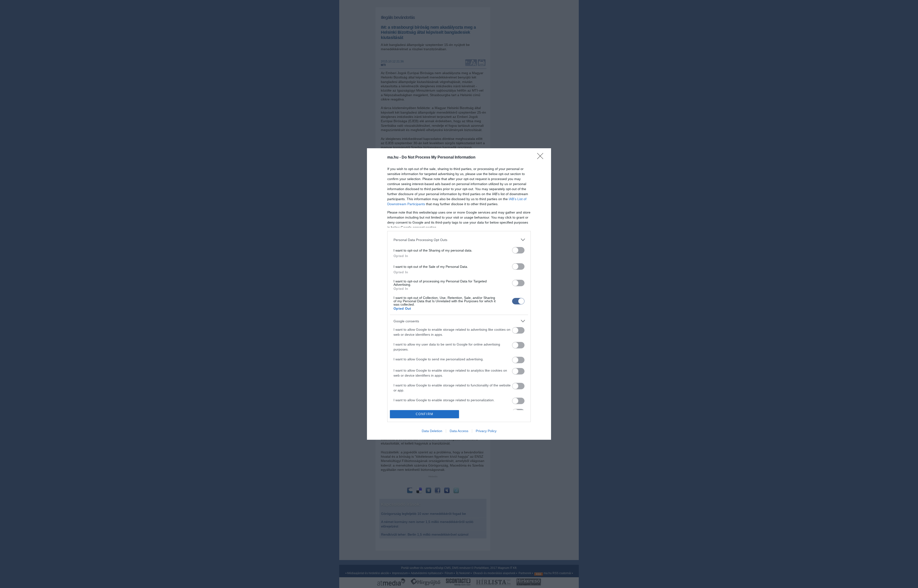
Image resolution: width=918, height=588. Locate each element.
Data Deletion (432, 431)
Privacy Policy (486, 431)
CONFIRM (424, 414)
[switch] (518, 250)
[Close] (541, 157)
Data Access (459, 431)
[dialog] (459, 294)
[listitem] (459, 239)
